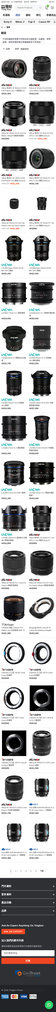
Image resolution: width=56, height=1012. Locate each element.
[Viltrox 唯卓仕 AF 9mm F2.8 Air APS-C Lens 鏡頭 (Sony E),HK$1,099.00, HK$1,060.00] (42, 113)
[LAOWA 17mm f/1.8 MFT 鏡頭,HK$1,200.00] (14, 473)
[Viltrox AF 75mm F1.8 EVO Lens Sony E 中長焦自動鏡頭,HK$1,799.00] (14, 788)
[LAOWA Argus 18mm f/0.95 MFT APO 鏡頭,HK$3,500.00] (42, 248)
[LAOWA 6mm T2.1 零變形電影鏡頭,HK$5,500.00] (42, 293)
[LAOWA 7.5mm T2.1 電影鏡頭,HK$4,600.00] (14, 293)
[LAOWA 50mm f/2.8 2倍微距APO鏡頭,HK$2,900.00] (14, 383)
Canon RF (44, 22)
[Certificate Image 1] (28, 973)
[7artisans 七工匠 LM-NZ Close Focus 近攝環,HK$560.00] (14, 653)
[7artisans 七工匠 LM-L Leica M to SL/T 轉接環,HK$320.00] (42, 698)
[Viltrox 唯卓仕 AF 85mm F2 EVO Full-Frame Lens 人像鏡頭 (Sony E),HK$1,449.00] (14, 68)
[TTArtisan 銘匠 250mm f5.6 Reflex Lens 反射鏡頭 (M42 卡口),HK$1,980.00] (14, 608)
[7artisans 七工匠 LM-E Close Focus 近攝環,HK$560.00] (14, 698)
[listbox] (24, 49)
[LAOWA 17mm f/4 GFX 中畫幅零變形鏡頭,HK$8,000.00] (42, 428)
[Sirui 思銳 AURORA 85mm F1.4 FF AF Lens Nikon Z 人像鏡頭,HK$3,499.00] (42, 833)
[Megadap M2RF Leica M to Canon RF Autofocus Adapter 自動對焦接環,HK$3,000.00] (42, 608)
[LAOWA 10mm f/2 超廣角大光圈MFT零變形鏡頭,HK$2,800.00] (14, 518)
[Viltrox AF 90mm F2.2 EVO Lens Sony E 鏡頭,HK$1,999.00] (42, 743)
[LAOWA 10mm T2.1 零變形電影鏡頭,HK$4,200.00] (42, 473)
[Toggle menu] (52, 7)
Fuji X (31, 22)
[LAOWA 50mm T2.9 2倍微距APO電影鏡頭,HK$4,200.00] (42, 338)
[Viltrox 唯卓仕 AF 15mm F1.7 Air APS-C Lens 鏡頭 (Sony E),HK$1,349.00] (42, 158)
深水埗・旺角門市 (30, 2)
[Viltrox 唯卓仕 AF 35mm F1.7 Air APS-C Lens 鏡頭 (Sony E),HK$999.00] (42, 518)
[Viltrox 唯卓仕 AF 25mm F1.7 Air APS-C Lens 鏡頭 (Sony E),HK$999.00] (42, 203)
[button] (6, 49)
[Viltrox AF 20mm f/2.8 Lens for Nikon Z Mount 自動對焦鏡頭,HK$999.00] (14, 113)
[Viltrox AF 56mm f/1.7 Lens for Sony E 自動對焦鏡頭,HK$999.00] (14, 563)
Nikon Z (20, 22)
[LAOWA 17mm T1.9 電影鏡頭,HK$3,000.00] (14, 428)
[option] (28, 973)
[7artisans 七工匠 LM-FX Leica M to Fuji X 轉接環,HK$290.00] (14, 743)
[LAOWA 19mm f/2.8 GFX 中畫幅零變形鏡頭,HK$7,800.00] (42, 383)
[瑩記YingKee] (8, 9)
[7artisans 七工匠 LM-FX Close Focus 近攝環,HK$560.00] (42, 653)
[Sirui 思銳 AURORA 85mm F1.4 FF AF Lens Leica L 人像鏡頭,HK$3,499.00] (42, 788)
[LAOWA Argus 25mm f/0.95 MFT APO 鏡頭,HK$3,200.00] (14, 248)
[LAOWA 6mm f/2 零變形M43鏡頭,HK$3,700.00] (14, 338)
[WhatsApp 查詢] (49, 1005)
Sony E (8, 22)
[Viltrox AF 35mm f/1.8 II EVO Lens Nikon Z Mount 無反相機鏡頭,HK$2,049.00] (42, 68)
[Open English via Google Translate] (51, 2)
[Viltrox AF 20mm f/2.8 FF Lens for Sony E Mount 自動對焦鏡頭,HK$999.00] (42, 563)
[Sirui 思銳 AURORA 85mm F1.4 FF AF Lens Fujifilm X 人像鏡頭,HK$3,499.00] (14, 833)
